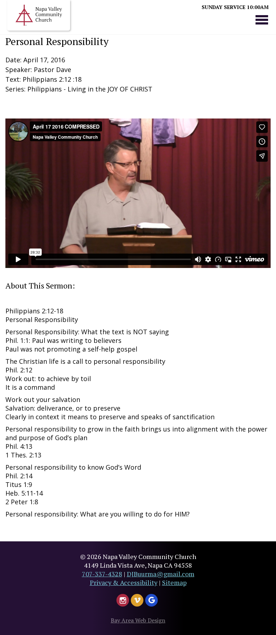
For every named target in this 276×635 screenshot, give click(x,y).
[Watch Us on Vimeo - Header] (137, 600)
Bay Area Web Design (138, 620)
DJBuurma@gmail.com (160, 573)
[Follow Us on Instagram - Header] (122, 600)
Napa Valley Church (38, 15)
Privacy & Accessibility (123, 582)
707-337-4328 (102, 573)
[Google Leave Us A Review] (151, 600)
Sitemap (174, 582)
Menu (261, 19)
